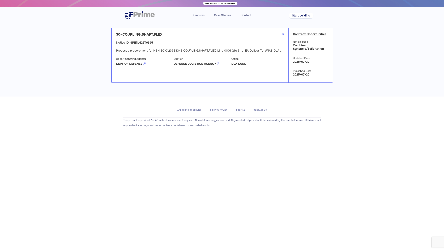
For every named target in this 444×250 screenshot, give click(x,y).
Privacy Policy (219, 110)
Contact (246, 15)
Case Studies (222, 15)
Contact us (260, 110)
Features (198, 15)
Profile (240, 110)
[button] (301, 15)
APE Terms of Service (189, 110)
